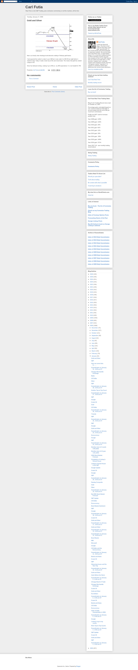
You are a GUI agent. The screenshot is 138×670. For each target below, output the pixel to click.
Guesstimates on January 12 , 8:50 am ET (98, 534)
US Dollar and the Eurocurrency (96, 549)
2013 (91, 307)
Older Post (78, 87)
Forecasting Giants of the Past (98, 218)
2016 (91, 300)
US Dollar (94, 378)
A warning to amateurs (94, 185)
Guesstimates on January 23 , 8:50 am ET (98, 443)
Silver (93, 381)
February (94, 353)
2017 (91, 297)
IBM (92, 540)
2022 (91, 284)
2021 (91, 287)
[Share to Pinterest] (59, 70)
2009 (91, 318)
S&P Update (94, 498)
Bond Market (95, 538)
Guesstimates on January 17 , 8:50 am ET (98, 523)
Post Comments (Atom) (58, 91)
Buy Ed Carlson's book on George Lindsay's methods (99, 224)
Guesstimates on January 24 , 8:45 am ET (98, 431)
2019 (91, 292)
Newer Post (31, 87)
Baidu (93, 376)
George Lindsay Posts (95, 221)
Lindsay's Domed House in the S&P (98, 464)
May (93, 345)
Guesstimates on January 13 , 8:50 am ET (98, 530)
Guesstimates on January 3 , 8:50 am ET (98, 643)
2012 (91, 310)
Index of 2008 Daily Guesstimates (98, 255)
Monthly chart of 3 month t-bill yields (98, 447)
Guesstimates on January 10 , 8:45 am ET (98, 569)
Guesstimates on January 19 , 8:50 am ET (98, 490)
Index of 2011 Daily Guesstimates (98, 246)
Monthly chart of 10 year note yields (98, 452)
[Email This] (52, 70)
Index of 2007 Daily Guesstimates (98, 258)
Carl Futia (34, 7)
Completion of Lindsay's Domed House (98, 460)
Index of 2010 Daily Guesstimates (98, 249)
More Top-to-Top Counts (98, 625)
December (95, 328)
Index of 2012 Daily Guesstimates (98, 243)
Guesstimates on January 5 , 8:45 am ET (98, 615)
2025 (91, 276)
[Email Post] (48, 70)
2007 (91, 323)
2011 (91, 312)
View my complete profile (95, 69)
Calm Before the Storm (98, 575)
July (93, 340)
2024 (91, 279)
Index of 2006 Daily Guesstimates (98, 261)
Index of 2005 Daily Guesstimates (98, 264)
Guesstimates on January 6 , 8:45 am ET (98, 597)
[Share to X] (56, 70)
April (93, 348)
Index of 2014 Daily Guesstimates (98, 237)
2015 (91, 302)
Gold (92, 404)
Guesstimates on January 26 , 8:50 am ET (98, 410)
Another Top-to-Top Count (99, 390)
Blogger (78, 666)
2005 (91, 648)
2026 (91, 274)
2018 (91, 294)
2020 (91, 289)
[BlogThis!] (54, 70)
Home (55, 87)
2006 (91, 325)
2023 (91, 282)
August (94, 338)
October (94, 333)
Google (93, 399)
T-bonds (93, 414)
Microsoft (94, 543)
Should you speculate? (94, 176)
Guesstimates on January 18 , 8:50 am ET (98, 514)
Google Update (95, 467)
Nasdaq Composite (97, 482)
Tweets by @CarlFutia (94, 33)
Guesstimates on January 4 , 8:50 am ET (98, 629)
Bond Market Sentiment (98, 506)
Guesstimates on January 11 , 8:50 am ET (98, 553)
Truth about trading (93, 179)
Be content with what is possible (97, 182)
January (94, 356)
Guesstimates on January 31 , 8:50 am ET (98, 368)
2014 (91, 305)
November (95, 330)
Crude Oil (94, 402)
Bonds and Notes (96, 556)
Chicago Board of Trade (98, 582)
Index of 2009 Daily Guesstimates (98, 252)
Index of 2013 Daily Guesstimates (98, 240)
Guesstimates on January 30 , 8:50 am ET (98, 386)
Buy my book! (92, 92)
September (95, 335)
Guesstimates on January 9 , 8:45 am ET (98, 578)
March (94, 351)
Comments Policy (93, 166)
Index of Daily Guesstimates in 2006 (98, 611)
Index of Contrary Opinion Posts (98, 215)
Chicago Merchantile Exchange (97, 372)
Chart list (90, 195)
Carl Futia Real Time (94, 79)
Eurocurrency (95, 435)
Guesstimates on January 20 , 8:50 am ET (98, 478)
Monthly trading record (94, 82)
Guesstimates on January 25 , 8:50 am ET (98, 420)
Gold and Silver (95, 358)
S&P (92, 361)
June (93, 343)
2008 (91, 320)
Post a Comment (33, 78)
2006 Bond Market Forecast (96, 456)
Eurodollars (94, 593)
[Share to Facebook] (57, 70)
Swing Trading (92, 155)
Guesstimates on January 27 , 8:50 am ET (98, 393)
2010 (91, 315)
